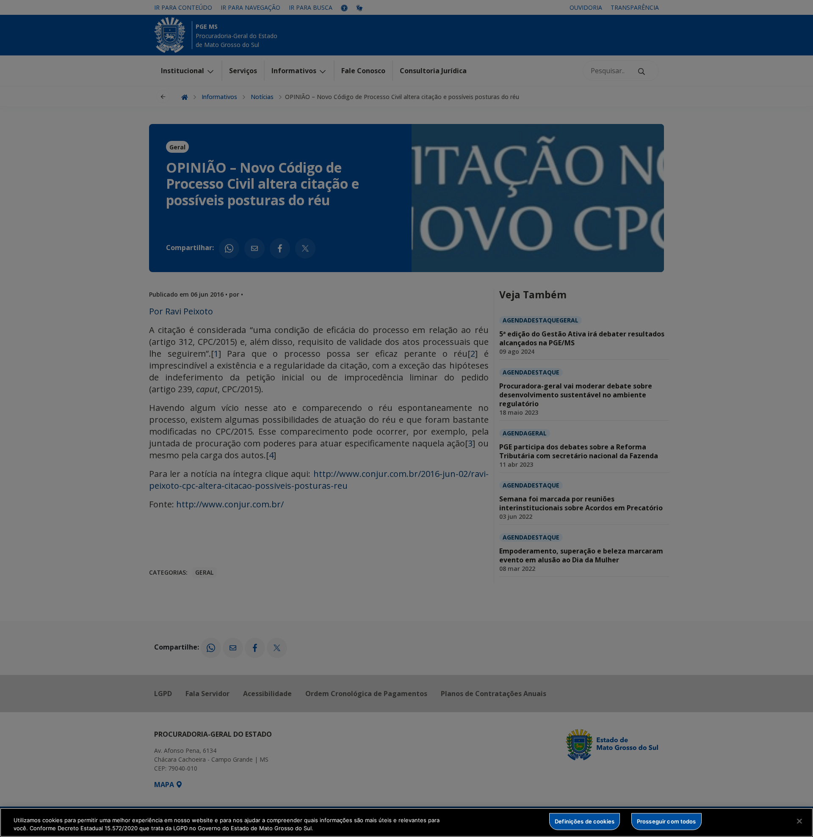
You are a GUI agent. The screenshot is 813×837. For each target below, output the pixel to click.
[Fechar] (799, 821)
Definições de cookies (584, 821)
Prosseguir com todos (666, 821)
